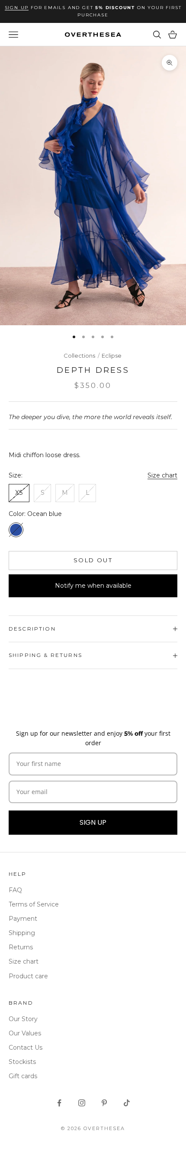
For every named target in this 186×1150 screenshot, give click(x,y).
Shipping (22, 933)
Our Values (25, 1033)
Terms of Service (34, 904)
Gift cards (23, 1076)
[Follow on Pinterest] (104, 1103)
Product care (28, 976)
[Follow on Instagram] (81, 1103)
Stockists (22, 1062)
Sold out (93, 560)
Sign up (17, 7)
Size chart (162, 475)
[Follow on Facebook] (59, 1103)
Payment (23, 919)
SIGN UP (93, 822)
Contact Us (25, 1047)
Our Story (23, 1019)
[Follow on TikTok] (126, 1103)
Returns (21, 947)
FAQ (15, 890)
